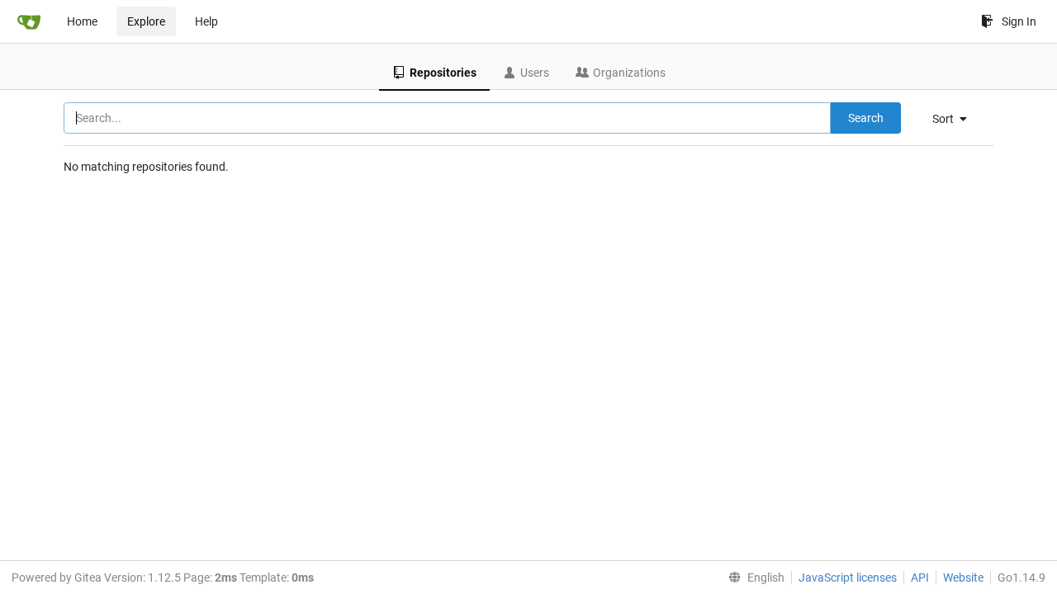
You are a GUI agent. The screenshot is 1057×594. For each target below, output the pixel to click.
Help (206, 21)
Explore (146, 21)
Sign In (1019, 21)
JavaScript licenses (848, 577)
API (920, 577)
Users (534, 72)
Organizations (629, 72)
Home (82, 21)
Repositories (443, 72)
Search (866, 118)
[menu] (956, 119)
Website (963, 577)
